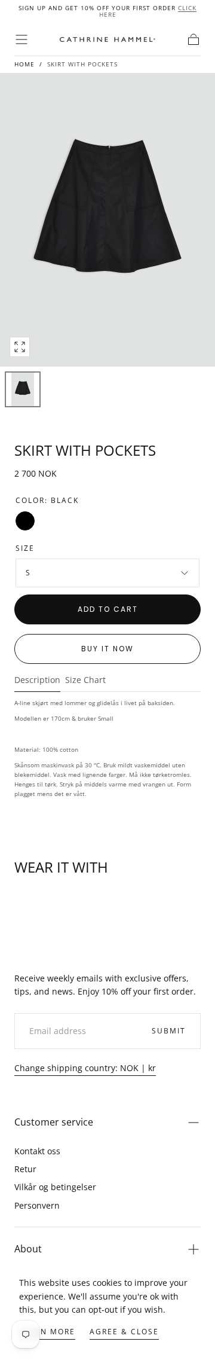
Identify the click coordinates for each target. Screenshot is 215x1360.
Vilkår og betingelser (55, 1187)
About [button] (28, 1248)
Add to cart (108, 609)
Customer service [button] (53, 1122)
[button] (21, 39)
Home (24, 64)
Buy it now (107, 649)
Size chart (85, 680)
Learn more (47, 1332)
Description (37, 680)
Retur (25, 1169)
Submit (169, 1031)
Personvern (37, 1205)
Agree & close (124, 1332)
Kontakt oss (37, 1151)
